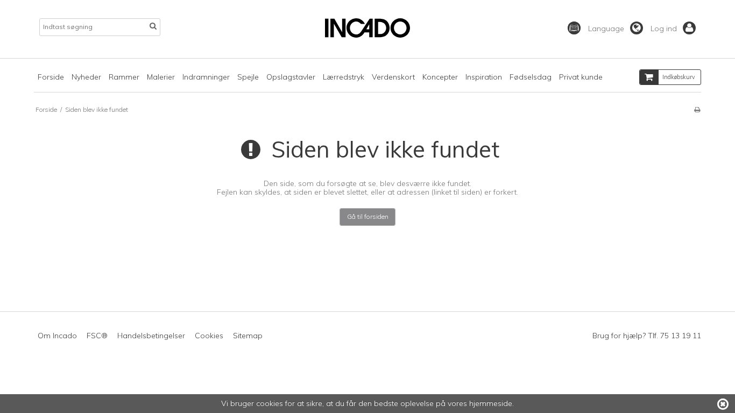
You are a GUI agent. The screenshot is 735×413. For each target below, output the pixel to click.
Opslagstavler (290, 77)
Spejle (248, 77)
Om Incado (57, 335)
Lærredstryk (343, 77)
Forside (51, 77)
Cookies (209, 335)
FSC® (97, 335)
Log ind (665, 28)
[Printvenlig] (697, 109)
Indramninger (206, 77)
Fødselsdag (531, 77)
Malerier (161, 77)
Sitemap (248, 335)
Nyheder (86, 77)
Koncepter (440, 77)
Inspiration (483, 77)
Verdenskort (393, 77)
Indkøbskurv (678, 77)
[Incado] (367, 35)
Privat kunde (581, 77)
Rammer (124, 77)
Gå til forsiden (367, 216)
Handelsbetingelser (151, 335)
